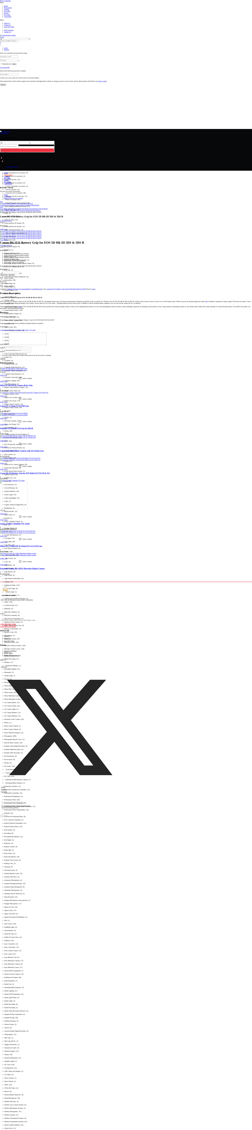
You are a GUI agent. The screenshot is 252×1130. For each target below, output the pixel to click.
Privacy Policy (8, 653)
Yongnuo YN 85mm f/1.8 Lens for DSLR (16, 428)
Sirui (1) (7, 920)
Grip (19, 306)
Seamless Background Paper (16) (14, 883)
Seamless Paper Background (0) (14, 887)
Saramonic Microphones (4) (13, 880)
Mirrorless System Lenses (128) (14, 649)
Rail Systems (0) (9, 830)
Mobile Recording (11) (11, 659)
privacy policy (102, 81)
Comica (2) (8, 357)
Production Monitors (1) (12, 665)
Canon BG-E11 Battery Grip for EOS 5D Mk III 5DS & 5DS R (66, 289)
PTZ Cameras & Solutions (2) (13, 820)
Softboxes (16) (9, 940)
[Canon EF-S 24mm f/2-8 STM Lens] (24, 392)
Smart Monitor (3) (10, 930)
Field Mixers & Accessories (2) (14, 176)
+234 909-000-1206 (8, 624)
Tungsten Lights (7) (10, 1061)
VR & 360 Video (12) (11, 1088)
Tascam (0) (8, 1028)
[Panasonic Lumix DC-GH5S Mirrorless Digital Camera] (18, 554)
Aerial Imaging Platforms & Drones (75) (17, 206)
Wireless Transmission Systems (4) (15, 1118)
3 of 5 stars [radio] (17, 330)
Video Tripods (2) (10, 1081)
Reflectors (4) (8, 843)
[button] (2, 161)
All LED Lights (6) (11, 588)
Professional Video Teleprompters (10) (16, 810)
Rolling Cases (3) (9, 863)
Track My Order (9, 27)
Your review (4, 344)
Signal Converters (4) (11, 914)
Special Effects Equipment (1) (13, 971)
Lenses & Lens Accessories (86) (15, 193)
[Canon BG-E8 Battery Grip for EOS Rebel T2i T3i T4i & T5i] (20, 459)
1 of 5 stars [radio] (3, 330)
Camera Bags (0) (9, 283)
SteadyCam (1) (9, 984)
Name (2, 348)
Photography (8, 8)
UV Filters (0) (8, 1074)
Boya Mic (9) (8, 270)
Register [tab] (6, 50)
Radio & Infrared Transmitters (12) (15, 823)
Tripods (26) (8, 1054)
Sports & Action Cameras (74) (13, 974)
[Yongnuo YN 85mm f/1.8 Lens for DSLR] (14, 414)
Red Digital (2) (9, 840)
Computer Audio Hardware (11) (14, 367)
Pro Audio (7, 15)
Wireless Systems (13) (11, 1115)
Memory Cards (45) (10, 632)
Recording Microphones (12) (13, 836)
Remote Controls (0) (10, 847)
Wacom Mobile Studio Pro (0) (13, 1095)
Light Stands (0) (9, 575)
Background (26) (9, 240)
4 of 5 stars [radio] (25, 330)
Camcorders (7, 16)
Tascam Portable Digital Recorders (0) (16, 1031)
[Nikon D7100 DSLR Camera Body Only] (13, 369)
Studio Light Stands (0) (11, 997)
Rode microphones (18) (11, 857)
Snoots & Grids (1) (10, 934)
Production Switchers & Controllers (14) (17, 790)
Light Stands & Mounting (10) (14, 578)
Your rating (4, 327)
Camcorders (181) (10, 280)
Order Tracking (8, 30)
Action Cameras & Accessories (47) (16, 159)
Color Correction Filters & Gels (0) (15, 354)
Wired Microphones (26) (12, 1098)
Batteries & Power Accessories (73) (16, 163)
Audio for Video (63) (11, 220)
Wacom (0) (8, 1091)
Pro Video (7, 11)
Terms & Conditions (10, 651)
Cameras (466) (9, 300)
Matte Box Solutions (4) (12, 612)
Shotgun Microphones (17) (12, 903)
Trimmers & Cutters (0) (11, 1048)
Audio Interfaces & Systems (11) (14, 226)
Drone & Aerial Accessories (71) (15, 169)
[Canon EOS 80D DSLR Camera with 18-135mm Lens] (18, 436)
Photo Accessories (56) (12, 199)
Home (6, 6)
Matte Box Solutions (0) (12, 615)
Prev (1, 202)
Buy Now (11, 275)
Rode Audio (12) (9, 853)
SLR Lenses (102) (10, 924)
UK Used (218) (9, 1064)
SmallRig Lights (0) (10, 927)
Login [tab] (6, 48)
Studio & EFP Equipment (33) (13, 994)
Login (14, 64)
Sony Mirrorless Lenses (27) (13, 967)
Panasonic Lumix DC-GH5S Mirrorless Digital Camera (22, 568)
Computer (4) (8, 360)
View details (4, 240)
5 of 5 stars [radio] (32, 330)
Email (2, 351)
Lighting (6, 9)
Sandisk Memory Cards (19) (13, 873)
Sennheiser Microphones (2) (13, 890)
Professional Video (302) (12, 800)
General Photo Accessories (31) (14, 183)
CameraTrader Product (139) (13, 310)
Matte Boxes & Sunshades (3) (13, 619)
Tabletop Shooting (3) (11, 1021)
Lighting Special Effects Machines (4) (16, 598)
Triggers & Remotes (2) (11, 1044)
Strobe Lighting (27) (10, 991)
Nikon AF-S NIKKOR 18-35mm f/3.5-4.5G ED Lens (21, 546)
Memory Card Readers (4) (12, 629)
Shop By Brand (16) (10, 897)
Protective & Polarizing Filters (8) (14, 816)
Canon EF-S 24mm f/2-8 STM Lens (14, 406)
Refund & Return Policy (11, 656)
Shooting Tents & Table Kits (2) (14, 893)
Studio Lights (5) (9, 1001)
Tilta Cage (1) (8, 1038)
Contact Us (7, 25)
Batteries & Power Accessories (13, 198)
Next (1, 207)
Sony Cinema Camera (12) (12, 950)
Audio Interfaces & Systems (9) (14, 223)
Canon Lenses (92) (10, 327)
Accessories (7, 196)
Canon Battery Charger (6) (12, 313)
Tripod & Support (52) (11, 1051)
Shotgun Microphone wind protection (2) (17, 900)
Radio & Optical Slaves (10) (13, 826)
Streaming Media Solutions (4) (14, 987)
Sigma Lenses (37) (10, 910)
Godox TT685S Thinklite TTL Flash (15, 524)
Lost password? (5, 67)
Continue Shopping (12, 166)
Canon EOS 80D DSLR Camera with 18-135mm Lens (22, 451)
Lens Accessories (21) (11, 189)
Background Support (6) (12, 246)
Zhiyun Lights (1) (10, 592)
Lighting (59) (8, 582)
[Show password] (19, 60)
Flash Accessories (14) (12, 179)
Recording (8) (8, 833)
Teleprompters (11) (10, 1034)
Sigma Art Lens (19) (10, 907)
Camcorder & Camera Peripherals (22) (16, 277)
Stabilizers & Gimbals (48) (12, 977)
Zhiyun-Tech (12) (10, 1128)
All (5, 153)
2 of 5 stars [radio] (10, 330)
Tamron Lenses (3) (10, 1024)
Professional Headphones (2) (13, 796)
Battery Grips (30, 289)
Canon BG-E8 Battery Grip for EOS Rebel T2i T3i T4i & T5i (25, 473)
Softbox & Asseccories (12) (13, 937)
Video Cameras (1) (10, 1078)
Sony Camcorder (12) (11, 944)
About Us (7, 23)
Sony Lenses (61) (10, 954)
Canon (93, 289)
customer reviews (6, 221)
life (207, 301)
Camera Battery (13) (10, 290)
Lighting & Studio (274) (12, 585)
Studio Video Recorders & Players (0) (16, 1011)
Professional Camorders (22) (13, 793)
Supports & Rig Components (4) (14, 1014)
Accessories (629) (10, 156)
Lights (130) (8, 602)
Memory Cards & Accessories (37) (15, 196)
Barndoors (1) (8, 250)
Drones (6, 13)
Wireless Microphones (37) (12, 1111)
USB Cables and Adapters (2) (13, 1071)
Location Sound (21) (11, 605)
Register (3, 84)
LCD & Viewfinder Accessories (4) (16, 186)
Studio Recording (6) (11, 1004)
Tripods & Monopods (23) (12, 1058)
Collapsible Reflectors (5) (12, 350)
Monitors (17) (8, 662)
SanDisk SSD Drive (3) (11, 877)
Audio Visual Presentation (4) (13, 230)
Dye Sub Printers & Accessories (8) (16, 173)
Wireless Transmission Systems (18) (15, 1121)
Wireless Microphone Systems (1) (14, 1108)
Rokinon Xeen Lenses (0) (12, 860)
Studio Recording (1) (11, 1007)
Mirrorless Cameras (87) (12, 639)
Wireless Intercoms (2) (11, 1101)
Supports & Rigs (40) (11, 1017)
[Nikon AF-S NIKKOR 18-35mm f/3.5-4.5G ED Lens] (17, 532)
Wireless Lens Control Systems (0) (15, 1105)
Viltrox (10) (8, 1085)
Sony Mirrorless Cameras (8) (13, 964)
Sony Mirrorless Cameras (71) (13, 960)
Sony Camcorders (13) (11, 947)
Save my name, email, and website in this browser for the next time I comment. (26, 355)
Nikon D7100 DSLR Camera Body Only (16, 385)
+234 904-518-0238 (8, 626)
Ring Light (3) (9, 850)
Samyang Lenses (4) (10, 870)
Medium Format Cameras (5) (13, 622)
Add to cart (3, 229)
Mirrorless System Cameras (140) (14, 645)
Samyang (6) (8, 867)
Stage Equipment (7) (10, 981)
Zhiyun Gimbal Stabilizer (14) (13, 1125)
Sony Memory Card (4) (11, 957)
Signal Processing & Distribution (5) (15, 917)
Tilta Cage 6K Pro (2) (11, 1041)
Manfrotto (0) (8, 608)
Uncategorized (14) (10, 1068)
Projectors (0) (8, 813)
